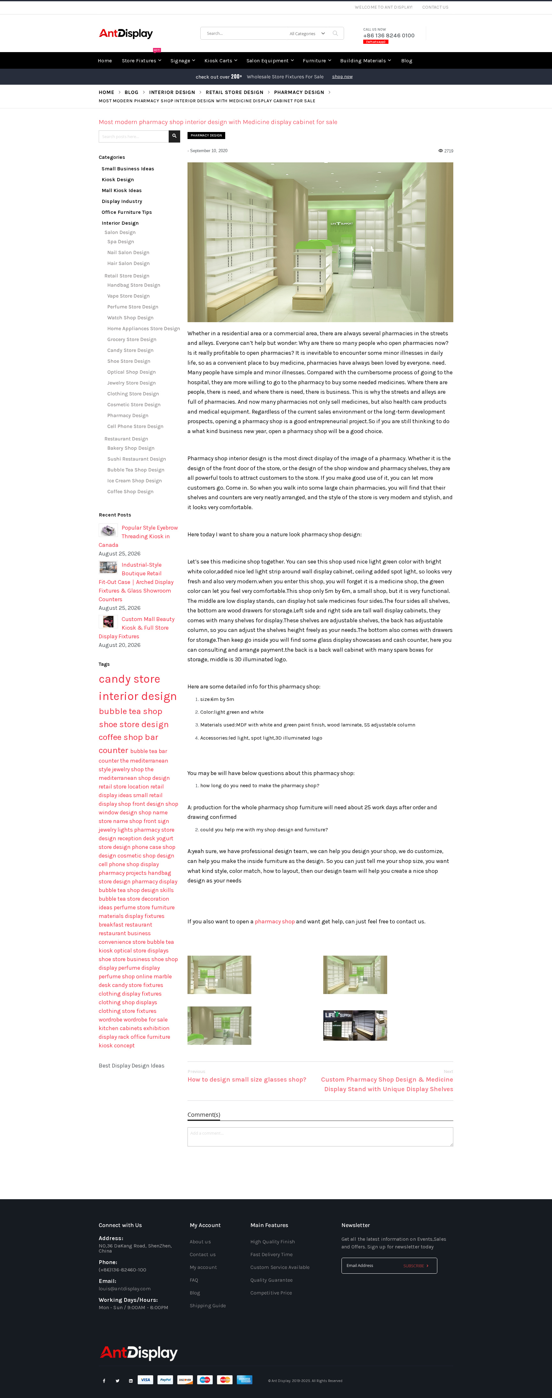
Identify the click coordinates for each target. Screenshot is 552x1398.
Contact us (203, 1254)
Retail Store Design (235, 92)
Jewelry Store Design (131, 383)
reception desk (137, 838)
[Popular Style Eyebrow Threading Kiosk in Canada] (108, 530)
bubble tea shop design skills (136, 890)
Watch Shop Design (130, 318)
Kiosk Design (118, 179)
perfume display (139, 967)
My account (203, 1267)
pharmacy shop (275, 921)
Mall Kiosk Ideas (122, 190)
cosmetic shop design (146, 855)
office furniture (150, 1036)
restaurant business (125, 933)
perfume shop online (126, 976)
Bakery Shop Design (131, 448)
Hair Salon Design (128, 263)
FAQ (194, 1280)
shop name (153, 812)
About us (200, 1242)
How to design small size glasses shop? (247, 1076)
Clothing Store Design (133, 394)
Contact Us (435, 7)
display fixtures (145, 916)
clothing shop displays (128, 1002)
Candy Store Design (130, 350)
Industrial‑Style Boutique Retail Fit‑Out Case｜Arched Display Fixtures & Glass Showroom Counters (136, 582)
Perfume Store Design (132, 307)
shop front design (141, 803)
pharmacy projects (123, 872)
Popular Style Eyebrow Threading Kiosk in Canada (138, 536)
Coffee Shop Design (130, 491)
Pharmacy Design (299, 92)
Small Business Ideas (128, 169)
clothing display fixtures (130, 993)
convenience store (123, 941)
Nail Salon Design (128, 252)
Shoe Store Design (128, 361)
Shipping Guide (208, 1305)
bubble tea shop (130, 711)
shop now (342, 76)
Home (106, 92)
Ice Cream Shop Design (134, 481)
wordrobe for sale (146, 1019)
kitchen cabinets (121, 1028)
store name (114, 821)
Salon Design (120, 232)
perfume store (132, 907)
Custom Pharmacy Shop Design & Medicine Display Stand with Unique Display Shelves (387, 1081)
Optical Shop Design (131, 372)
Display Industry (122, 201)
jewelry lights (116, 829)
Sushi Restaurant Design (136, 459)
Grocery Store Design (132, 339)
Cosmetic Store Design (134, 404)
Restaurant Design (126, 439)
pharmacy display (154, 881)
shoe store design (134, 724)
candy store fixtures (137, 985)
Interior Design (172, 92)
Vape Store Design (128, 296)
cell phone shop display (129, 864)
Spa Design (120, 241)
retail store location (124, 786)
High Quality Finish (272, 1242)
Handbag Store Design (133, 285)
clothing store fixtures (128, 1010)
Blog (132, 92)
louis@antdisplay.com (125, 1288)
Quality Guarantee (271, 1280)
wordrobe (111, 1019)
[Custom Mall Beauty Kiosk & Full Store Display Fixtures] (108, 621)
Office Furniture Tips (127, 212)
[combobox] (272, 33)
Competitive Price (271, 1293)
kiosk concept (117, 1045)
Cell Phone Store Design (135, 426)
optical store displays (141, 950)
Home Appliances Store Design (143, 328)
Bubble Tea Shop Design (136, 470)
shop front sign (149, 821)
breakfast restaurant (125, 924)
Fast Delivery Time (271, 1254)
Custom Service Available (280, 1267)
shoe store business (125, 959)
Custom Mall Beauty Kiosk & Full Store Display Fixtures (136, 628)
